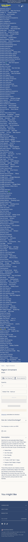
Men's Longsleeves (5, 21)
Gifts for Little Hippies (6, 254)
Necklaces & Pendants (6, 116)
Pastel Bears (3, 37)
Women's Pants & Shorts (7, 96)
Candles (16, 163)
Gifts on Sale (3, 336)
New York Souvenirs (5, 288)
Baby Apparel (16, 132)
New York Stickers (5, 86)
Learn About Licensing (6, 354)
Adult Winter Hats (14, 107)
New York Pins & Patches (7, 77)
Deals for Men (15, 331)
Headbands (3, 129)
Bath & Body (11, 129)
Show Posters (14, 170)
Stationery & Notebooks (6, 324)
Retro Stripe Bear (15, 28)
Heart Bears (14, 27)
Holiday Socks (4, 125)
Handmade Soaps (5, 130)
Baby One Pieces (15, 11)
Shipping (3, 414)
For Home (10, 159)
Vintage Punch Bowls (6, 181)
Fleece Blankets (15, 161)
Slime (1, 272)
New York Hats (16, 68)
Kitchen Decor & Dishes (6, 173)
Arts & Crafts (3, 241)
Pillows (17, 173)
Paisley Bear (3, 30)
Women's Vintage (15, 98)
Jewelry (17, 114)
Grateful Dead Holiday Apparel (8, 53)
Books (15, 270)
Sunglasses (10, 114)
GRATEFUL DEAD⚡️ (5, 9)
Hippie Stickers (4, 222)
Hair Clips (2, 127)
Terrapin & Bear (14, 34)
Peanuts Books (4, 279)
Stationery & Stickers (6, 231)
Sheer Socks (12, 121)
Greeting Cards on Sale (6, 334)
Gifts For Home (13, 257)
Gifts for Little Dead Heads (7, 252)
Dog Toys (10, 155)
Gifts (12, 229)
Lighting (9, 163)
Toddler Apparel (4, 138)
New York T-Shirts (5, 68)
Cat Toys (15, 157)
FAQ (19, 359)
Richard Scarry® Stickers (7, 223)
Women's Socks (4, 98)
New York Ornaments (6, 304)
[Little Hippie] (6, 6)
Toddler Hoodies (12, 12)
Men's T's (12, 320)
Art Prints (2, 172)
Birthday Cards (4, 204)
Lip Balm (2, 132)
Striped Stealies (4, 28)
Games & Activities (5, 266)
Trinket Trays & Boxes (6, 168)
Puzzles (15, 266)
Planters (12, 164)
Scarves (2, 111)
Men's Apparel (4, 100)
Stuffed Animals (4, 150)
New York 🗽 (3, 62)
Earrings (16, 116)
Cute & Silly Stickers (5, 227)
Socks (13, 118)
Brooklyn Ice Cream (5, 66)
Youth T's (12, 143)
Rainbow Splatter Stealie (7, 39)
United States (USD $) (8, 529)
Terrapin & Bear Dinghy (6, 36)
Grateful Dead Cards (5, 202)
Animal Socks (3, 121)
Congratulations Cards (6, 209)
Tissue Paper (3, 249)
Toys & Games (4, 256)
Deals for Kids (11, 329)
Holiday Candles (14, 345)
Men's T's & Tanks (14, 100)
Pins (19, 241)
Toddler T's (14, 138)
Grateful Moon (13, 37)
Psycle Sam (12, 30)
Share (4, 431)
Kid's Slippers (16, 148)
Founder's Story (4, 352)
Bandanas (2, 114)
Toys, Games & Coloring (6, 152)
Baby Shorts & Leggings (6, 136)
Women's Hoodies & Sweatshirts (9, 18)
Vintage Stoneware (5, 184)
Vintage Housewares (5, 175)
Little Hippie (12, 532)
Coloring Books (4, 268)
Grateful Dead (14, 358)
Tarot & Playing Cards (6, 270)
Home (2, 365)
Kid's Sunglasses (14, 146)
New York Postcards (5, 82)
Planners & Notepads (6, 234)
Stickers (12, 218)
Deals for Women (4, 331)
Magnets (16, 261)
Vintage (7, 263)
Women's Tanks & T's (5, 89)
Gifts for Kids (3, 250)
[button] (14, 401)
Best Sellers (13, 308)
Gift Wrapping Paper (6, 247)
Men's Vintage (12, 105)
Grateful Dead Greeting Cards (8, 44)
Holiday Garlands (4, 197)
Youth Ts (2, 14)
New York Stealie (4, 27)
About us (2, 361)
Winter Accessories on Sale (7, 351)
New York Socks (4, 71)
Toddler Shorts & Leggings (7, 139)
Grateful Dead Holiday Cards (8, 55)
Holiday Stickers (4, 229)
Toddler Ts (3, 12)
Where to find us (16, 361)
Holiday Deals (12, 336)
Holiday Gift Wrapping (6, 340)
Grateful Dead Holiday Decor (8, 198)
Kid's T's (13, 318)
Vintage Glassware (15, 177)
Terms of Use (11, 536)
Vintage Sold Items (5, 189)
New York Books (15, 73)
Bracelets (7, 118)
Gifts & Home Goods (14, 41)
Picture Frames (4, 166)
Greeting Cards (15, 200)
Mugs (8, 172)
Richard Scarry (4, 308)
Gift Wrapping (4, 245)
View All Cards (4, 218)
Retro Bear (11, 311)
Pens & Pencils (4, 238)
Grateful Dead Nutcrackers (7, 61)
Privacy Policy (4, 536)
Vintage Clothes (15, 263)
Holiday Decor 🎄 (5, 191)
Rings (1, 118)
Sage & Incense (14, 166)
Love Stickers (15, 225)
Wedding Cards (14, 204)
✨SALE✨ (3, 329)
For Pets (18, 154)
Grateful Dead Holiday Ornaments (9, 57)
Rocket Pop (3, 32)
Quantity (3, 382)
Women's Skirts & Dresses (7, 93)
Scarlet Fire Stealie (13, 32)
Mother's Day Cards (5, 213)
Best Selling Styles (5, 317)
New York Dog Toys (5, 157)
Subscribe (24, 518)
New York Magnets (5, 75)
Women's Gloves (4, 109)
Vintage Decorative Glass (7, 182)
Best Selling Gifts (4, 322)
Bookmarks (3, 240)
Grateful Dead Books (5, 52)
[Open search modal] (19, 5)
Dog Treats (3, 159)
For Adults (15, 86)
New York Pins (16, 291)
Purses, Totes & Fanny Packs (8, 113)
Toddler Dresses (15, 141)
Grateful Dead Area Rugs (7, 50)
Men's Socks (3, 105)
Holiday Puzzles (4, 347)
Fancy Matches (4, 170)
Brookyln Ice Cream (5, 315)
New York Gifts (15, 71)
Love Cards (11, 206)
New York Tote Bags (5, 70)
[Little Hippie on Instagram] (5, 524)
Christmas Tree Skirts (6, 193)
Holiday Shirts (4, 345)
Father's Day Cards (5, 214)
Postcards (13, 238)
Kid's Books (3, 154)
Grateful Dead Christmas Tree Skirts (10, 59)
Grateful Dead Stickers (6, 43)
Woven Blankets (4, 161)
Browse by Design (5, 25)
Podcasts (2, 359)
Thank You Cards (4, 207)
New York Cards (4, 211)
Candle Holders (4, 164)
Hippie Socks (11, 120)
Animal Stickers (14, 222)
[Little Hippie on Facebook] (2, 524)
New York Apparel (14, 62)
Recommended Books (6, 356)
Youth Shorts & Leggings (7, 145)
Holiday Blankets (4, 200)
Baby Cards (3, 206)
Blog (18, 351)
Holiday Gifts (16, 52)
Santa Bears (3, 41)
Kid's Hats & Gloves (5, 148)
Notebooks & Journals (6, 236)
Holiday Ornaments (5, 195)
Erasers (10, 240)
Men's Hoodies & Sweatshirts (8, 23)
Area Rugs (3, 163)
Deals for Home (4, 333)
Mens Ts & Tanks (4, 19)
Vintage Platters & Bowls (7, 179)
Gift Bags (15, 247)
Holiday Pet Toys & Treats (7, 349)
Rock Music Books (5, 275)
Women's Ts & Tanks (5, 16)
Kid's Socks (11, 154)
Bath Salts (14, 130)
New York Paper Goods (6, 80)
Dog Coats (3, 155)
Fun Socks (3, 120)
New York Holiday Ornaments (8, 78)
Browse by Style (4, 11)
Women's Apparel (5, 87)
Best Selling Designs (5, 309)
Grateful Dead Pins (5, 48)
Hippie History (4, 358)
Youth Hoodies (11, 14)
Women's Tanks (4, 320)
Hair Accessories (14, 125)
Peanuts (13, 306)
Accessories (3, 107)
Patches (9, 243)
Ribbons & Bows (13, 249)
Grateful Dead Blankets (6, 46)
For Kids (9, 132)
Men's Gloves (14, 109)
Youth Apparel (4, 143)
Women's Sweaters (5, 95)
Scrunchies (10, 127)
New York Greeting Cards (7, 84)
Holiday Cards (16, 214)
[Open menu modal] (25, 5)
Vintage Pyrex (4, 177)
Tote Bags (2, 243)
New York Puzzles (5, 73)
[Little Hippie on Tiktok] (7, 524)
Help (8, 361)
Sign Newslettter (11, 359)
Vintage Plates (16, 184)
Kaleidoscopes (9, 272)
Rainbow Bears (4, 34)
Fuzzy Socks (3, 123)
